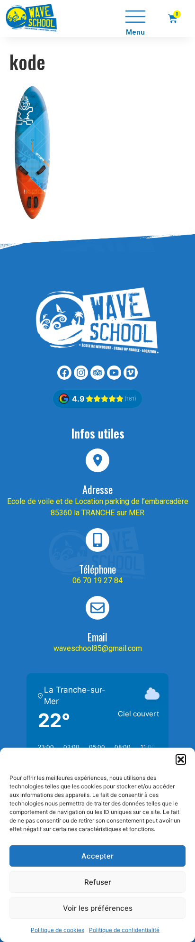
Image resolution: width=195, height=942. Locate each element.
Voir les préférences (98, 908)
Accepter (97, 855)
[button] (181, 759)
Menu (135, 32)
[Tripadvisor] (97, 373)
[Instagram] (81, 373)
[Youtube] (114, 373)
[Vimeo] (131, 373)
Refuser (97, 882)
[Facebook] (64, 373)
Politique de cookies (57, 929)
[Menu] (135, 16)
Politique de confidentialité (124, 929)
